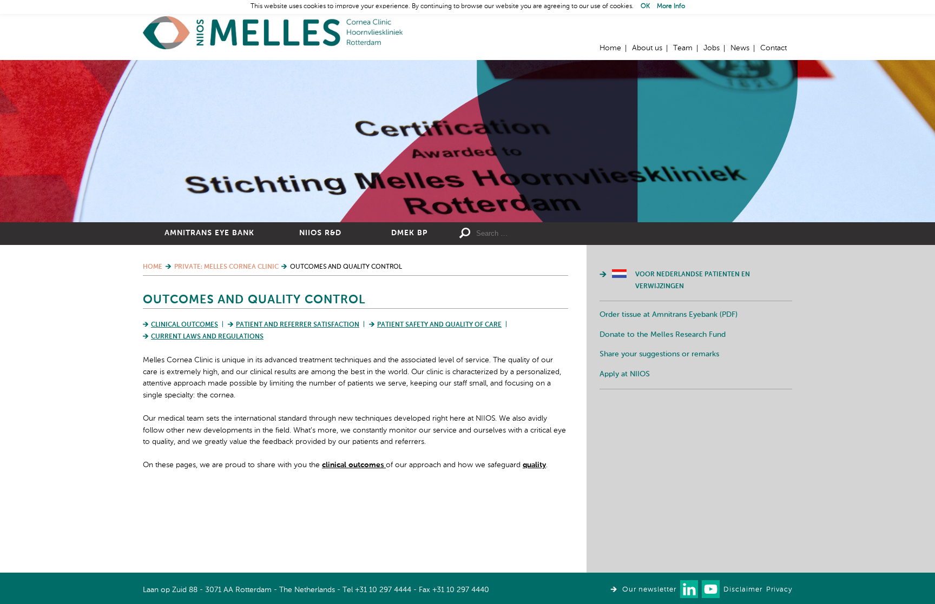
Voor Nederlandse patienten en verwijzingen (692, 280)
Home (273, 32)
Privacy (779, 589)
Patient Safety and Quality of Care (439, 325)
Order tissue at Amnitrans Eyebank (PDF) (669, 314)
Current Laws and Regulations (207, 337)
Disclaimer (742, 589)
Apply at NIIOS (625, 374)
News (739, 48)
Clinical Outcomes (184, 325)
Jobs (711, 48)
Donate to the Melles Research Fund (663, 334)
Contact (773, 48)
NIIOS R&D (320, 233)
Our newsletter (649, 589)
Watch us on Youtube (711, 589)
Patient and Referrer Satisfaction (297, 325)
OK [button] (645, 6)
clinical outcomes (354, 465)
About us (647, 48)
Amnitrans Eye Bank (209, 233)
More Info (671, 6)
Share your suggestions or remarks (659, 354)
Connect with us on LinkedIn (689, 589)
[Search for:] (554, 233)
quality (534, 465)
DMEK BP (409, 233)
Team (683, 48)
